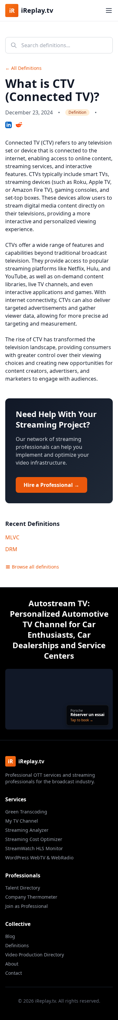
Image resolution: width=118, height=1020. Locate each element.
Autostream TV (58, 603)
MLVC (12, 537)
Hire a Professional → (51, 485)
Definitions (17, 945)
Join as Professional (26, 906)
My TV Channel (21, 821)
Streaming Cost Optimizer (33, 839)
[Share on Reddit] (19, 125)
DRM (11, 549)
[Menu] (108, 10)
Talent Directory (22, 888)
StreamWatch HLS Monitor (34, 848)
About (11, 964)
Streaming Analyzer (27, 830)
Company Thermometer (31, 897)
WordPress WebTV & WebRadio (39, 857)
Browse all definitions (35, 567)
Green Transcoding (26, 812)
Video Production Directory (34, 954)
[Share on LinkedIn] (8, 125)
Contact (13, 973)
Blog (10, 936)
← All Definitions (23, 68)
